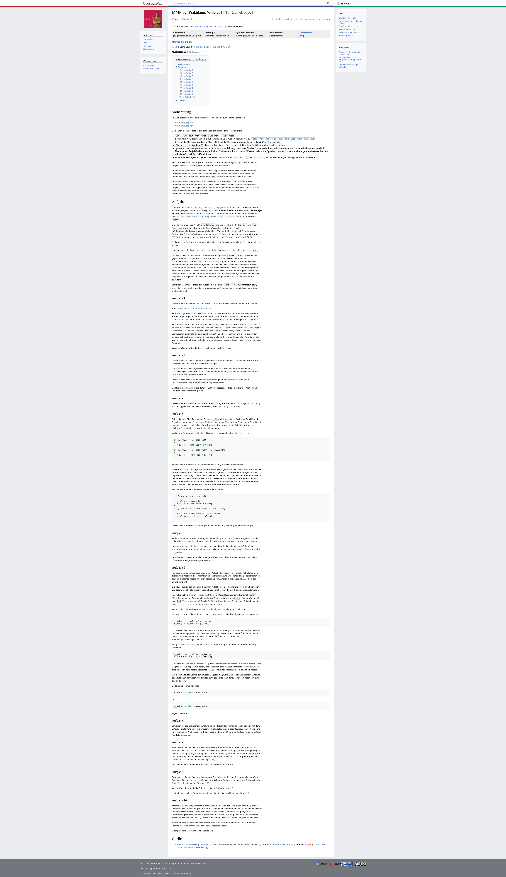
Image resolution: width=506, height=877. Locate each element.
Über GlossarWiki (161, 873)
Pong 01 (226, 47)
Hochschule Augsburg (285, 844)
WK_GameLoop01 (183, 122)
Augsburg (309, 844)
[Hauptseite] (153, 18)
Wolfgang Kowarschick (211, 844)
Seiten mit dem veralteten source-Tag (350, 53)
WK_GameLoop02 (183, 125)
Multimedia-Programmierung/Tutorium (350, 59)
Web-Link (319, 844)
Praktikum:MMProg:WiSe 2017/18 (350, 65)
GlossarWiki (153, 3)
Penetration (198, 422)
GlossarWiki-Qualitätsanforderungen (212, 26)
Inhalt (174, 47)
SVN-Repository (194, 52)
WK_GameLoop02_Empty (209, 207)
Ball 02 (199, 47)
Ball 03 (207, 47)
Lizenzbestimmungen (181, 873)
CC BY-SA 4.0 (167, 868)
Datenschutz (145, 873)
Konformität (306, 32)
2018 (179, 847)
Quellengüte (189, 847)
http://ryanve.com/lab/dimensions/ (193, 308)
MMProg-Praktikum (182, 42)
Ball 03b (216, 47)
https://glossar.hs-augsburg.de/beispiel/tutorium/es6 (282, 139)
